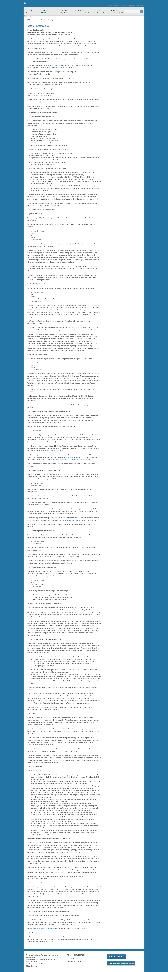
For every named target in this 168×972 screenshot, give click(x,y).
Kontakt (123, 5)
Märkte (101, 12)
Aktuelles (31, 12)
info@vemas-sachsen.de (57, 89)
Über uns (48, 12)
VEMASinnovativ (32, 20)
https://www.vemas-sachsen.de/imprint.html (41, 929)
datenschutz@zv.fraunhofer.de (41, 102)
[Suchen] (141, 11)
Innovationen (83, 12)
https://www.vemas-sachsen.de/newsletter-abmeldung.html (70, 459)
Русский (116, 5)
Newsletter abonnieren (116, 956)
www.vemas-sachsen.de (51, 67)
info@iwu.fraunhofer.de (40, 89)
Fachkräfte (118, 12)
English (110, 5)
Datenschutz (140, 5)
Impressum (131, 5)
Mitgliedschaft (65, 12)
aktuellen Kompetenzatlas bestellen (121, 963)
